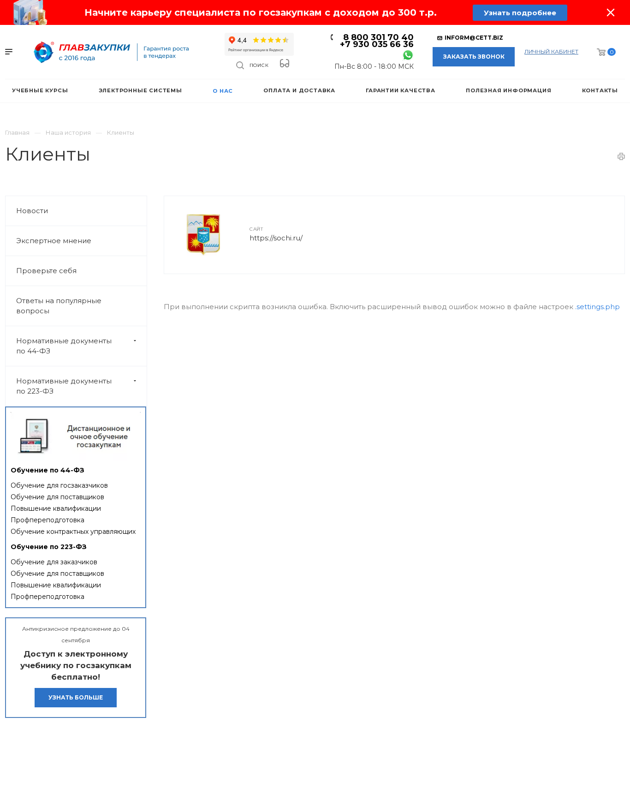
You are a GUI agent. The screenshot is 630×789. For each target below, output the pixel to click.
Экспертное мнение (53, 240)
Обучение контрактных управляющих (73, 531)
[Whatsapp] (408, 54)
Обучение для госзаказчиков (59, 485)
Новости (32, 210)
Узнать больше (75, 697)
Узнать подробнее (520, 12)
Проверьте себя (46, 270)
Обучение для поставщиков (57, 497)
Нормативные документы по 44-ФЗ (64, 345)
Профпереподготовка (47, 520)
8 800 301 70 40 (378, 37)
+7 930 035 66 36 (377, 44)
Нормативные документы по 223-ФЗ (64, 386)
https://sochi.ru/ (276, 237)
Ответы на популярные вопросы (58, 305)
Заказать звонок (474, 56)
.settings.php (597, 306)
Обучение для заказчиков (54, 562)
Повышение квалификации (56, 508)
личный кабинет (551, 51)
